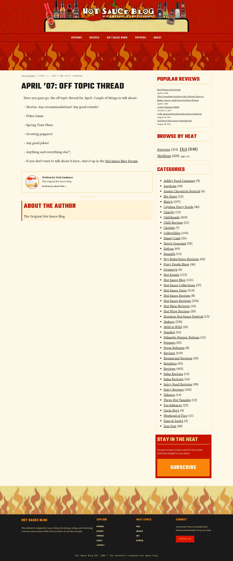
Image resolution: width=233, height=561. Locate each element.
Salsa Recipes (173, 374)
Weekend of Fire (175, 415)
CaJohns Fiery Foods (178, 207)
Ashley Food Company (179, 181)
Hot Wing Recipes (177, 311)
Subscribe (183, 468)
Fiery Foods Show (176, 264)
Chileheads (28, 75)
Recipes (169, 353)
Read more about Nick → (54, 186)
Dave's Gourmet (175, 243)
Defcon (169, 248)
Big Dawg (170, 196)
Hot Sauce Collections (179, 285)
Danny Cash (172, 238)
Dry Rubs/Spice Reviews (181, 259)
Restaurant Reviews (178, 358)
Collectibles (172, 233)
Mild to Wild (173, 327)
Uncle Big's (171, 410)
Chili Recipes (173, 222)
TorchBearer (173, 405)
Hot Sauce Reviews (177, 301)
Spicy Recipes (174, 389)
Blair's (168, 201)
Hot (189, 149)
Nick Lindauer (64, 177)
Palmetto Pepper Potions (181, 337)
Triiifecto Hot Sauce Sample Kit (174, 120)
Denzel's (169, 254)
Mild (185, 156)
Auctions (170, 186)
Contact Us (185, 539)
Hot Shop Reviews (177, 306)
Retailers (170, 363)
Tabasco (169, 395)
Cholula (169, 228)
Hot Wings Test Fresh (169, 89)
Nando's (169, 332)
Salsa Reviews (174, 379)
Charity (169, 212)
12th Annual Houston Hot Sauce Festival (179, 113)
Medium (168, 155)
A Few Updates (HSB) (168, 107)
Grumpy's (171, 269)
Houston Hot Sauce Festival (183, 316)
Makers (169, 321)
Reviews (169, 368)
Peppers (169, 342)
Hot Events (171, 275)
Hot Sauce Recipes (177, 295)
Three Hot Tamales (177, 400)
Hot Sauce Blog (174, 280)
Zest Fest (170, 426)
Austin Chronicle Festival (182, 191)
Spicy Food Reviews (178, 384)
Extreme (167, 149)
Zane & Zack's (173, 421)
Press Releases (174, 348)
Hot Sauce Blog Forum (121, 161)
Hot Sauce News (175, 290)
